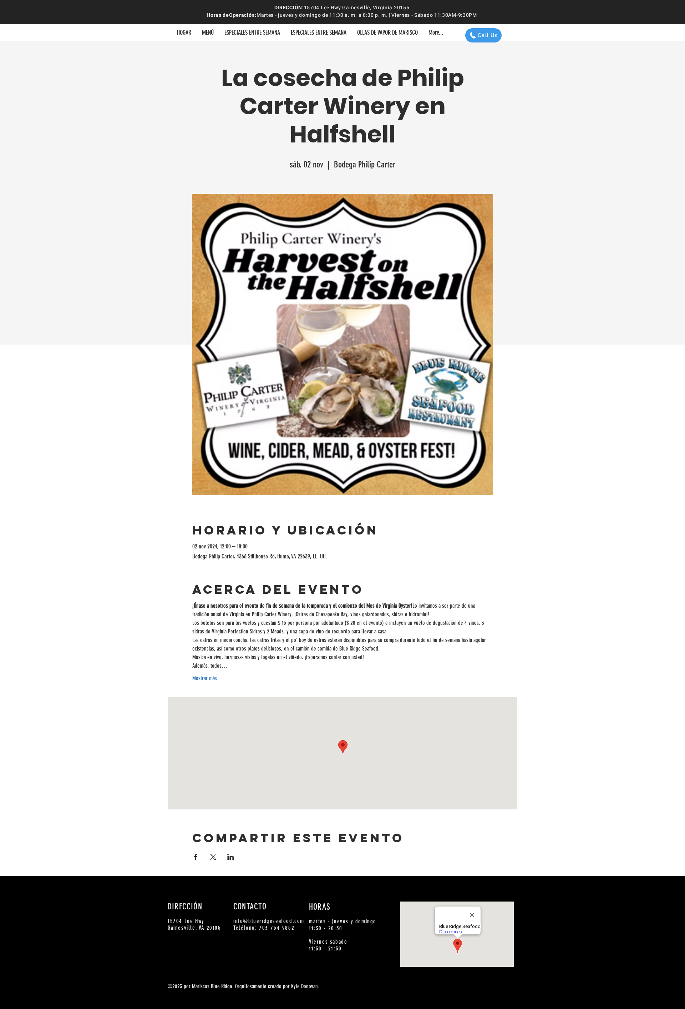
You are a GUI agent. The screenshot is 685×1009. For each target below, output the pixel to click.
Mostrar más (204, 678)
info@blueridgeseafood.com (268, 921)
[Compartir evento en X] (213, 857)
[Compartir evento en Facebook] (195, 857)
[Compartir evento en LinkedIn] (230, 857)
